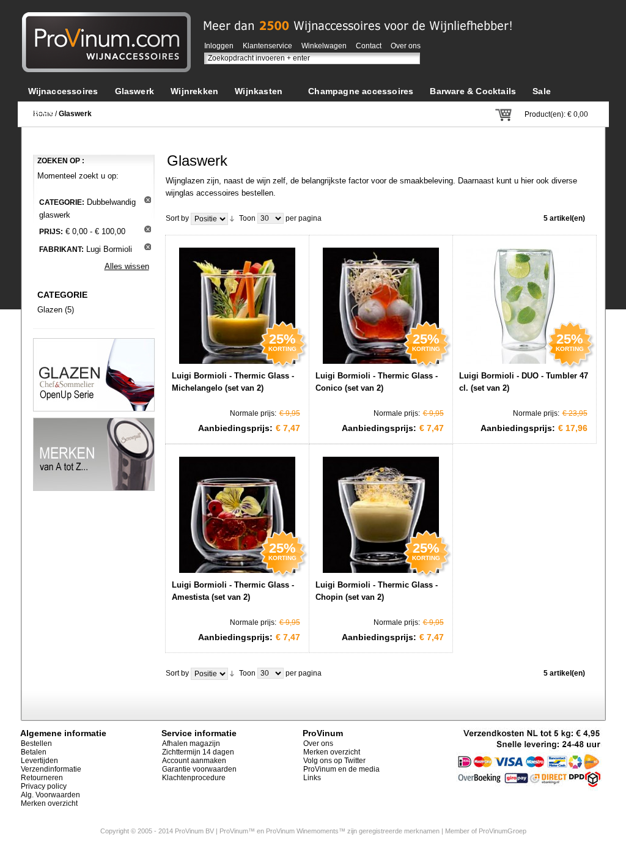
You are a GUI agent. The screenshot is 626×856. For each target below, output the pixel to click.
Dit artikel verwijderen (147, 199)
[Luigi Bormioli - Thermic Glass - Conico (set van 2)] (381, 302)
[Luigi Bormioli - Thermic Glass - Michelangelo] (237, 302)
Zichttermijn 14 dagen (198, 752)
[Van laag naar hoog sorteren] (232, 218)
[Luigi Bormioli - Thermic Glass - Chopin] (381, 512)
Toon (247, 218)
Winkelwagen (324, 46)
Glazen (49, 309)
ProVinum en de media (341, 769)
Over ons (406, 46)
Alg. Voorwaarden (50, 795)
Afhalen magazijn (191, 743)
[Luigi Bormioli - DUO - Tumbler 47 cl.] (524, 302)
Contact (368, 46)
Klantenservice (267, 46)
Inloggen (219, 46)
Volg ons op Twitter (334, 760)
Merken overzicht (49, 803)
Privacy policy (44, 786)
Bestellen (36, 743)
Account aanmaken (194, 760)
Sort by (177, 218)
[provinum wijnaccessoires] (106, 18)
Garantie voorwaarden (199, 769)
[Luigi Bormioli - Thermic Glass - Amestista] (237, 512)
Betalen (33, 752)
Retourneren (42, 777)
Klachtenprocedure (194, 777)
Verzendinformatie (51, 769)
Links (312, 777)
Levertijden (39, 760)
